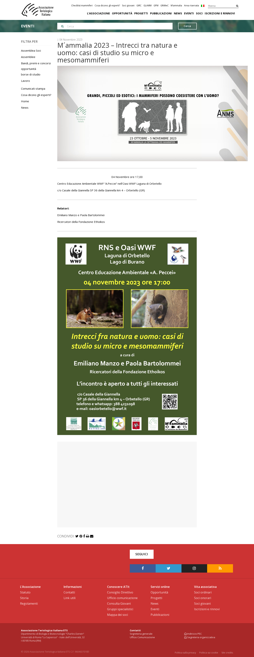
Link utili (69, 598)
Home (25, 101)
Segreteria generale (141, 633)
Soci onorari (202, 598)
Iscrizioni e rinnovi (220, 13)
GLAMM (148, 5)
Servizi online (160, 587)
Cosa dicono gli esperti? (107, 5)
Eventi (189, 13)
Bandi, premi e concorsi (36, 63)
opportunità (28, 69)
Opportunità (122, 13)
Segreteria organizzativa (201, 637)
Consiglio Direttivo (120, 592)
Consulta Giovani (119, 603)
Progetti (141, 13)
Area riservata (191, 5)
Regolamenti (29, 603)
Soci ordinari (203, 592)
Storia (24, 598)
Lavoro (25, 81)
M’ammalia (176, 5)
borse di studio (30, 74)
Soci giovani (128, 5)
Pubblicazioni (161, 13)
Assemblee (28, 57)
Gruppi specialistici (120, 609)
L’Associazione (98, 13)
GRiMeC (164, 5)
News (178, 13)
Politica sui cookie (208, 652)
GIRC (139, 5)
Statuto (25, 592)
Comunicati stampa (33, 88)
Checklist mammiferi (82, 5)
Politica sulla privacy (185, 652)
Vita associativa (205, 587)
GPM (156, 5)
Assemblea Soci (31, 50)
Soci (199, 13)
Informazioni (73, 587)
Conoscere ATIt (118, 587)
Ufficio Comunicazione (142, 637)
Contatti (69, 592)
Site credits (227, 652)
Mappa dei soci (117, 615)
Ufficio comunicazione (122, 598)
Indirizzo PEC (194, 633)
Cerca (187, 26)
